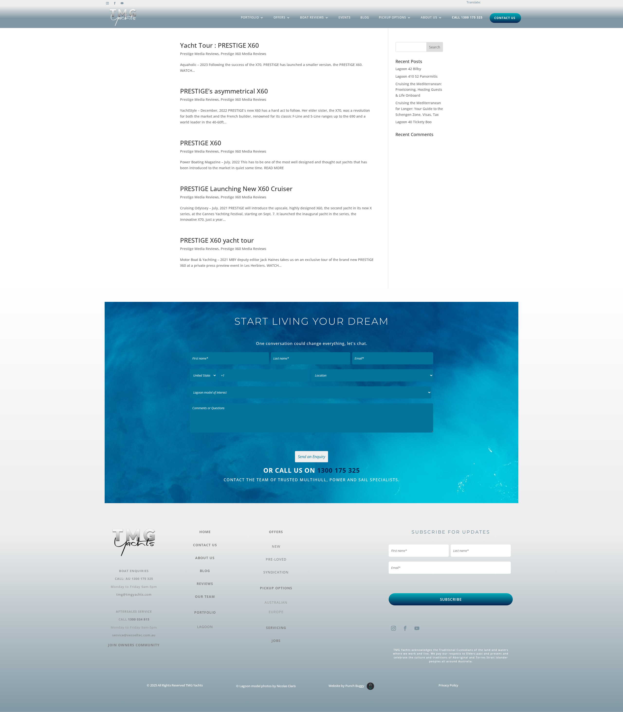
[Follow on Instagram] (107, 3)
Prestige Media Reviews (199, 53)
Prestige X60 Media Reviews (243, 53)
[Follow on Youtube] (122, 3)
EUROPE (276, 612)
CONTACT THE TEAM (247, 479)
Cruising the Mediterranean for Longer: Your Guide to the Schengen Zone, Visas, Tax (419, 109)
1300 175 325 (338, 470)
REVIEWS (205, 583)
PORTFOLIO (205, 612)
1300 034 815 (138, 619)
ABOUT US (205, 557)
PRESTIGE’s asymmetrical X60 (224, 91)
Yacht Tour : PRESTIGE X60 (219, 45)
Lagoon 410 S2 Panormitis (416, 76)
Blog (364, 17)
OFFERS (276, 531)
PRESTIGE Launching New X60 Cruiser (236, 188)
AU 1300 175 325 (139, 578)
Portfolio (250, 17)
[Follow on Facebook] (114, 3)
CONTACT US (205, 545)
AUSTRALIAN (276, 602)
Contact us (504, 18)
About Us (429, 17)
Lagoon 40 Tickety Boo (413, 122)
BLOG (205, 570)
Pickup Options (392, 17)
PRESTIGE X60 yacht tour (217, 240)
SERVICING (276, 627)
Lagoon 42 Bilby (408, 68)
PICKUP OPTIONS (276, 588)
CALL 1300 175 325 (467, 17)
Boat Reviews (312, 17)
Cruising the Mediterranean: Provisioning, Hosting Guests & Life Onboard (418, 90)
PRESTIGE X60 (200, 143)
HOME (205, 531)
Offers (279, 17)
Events (345, 17)
